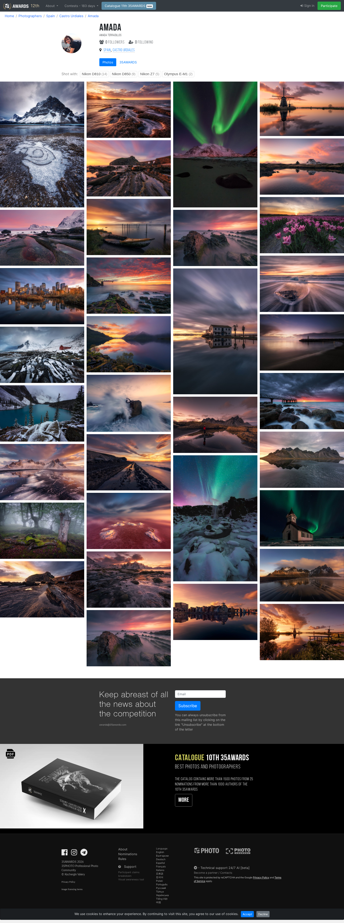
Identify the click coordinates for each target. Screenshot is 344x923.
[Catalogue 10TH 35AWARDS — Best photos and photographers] (71, 785)
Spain (50, 16)
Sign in (308, 6)
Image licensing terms (72, 889)
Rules (122, 859)
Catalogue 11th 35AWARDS (128, 6)
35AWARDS (128, 62)
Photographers (30, 16)
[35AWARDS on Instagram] (74, 854)
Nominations (127, 854)
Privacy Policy (68, 882)
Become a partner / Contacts (213, 872)
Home (9, 16)
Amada (93, 16)
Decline (263, 914)
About (122, 849)
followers (115, 42)
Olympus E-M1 (178, 74)
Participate (329, 6)
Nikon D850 (123, 74)
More (183, 800)
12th (34, 5)
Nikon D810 (94, 74)
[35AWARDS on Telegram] (83, 854)
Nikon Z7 (149, 74)
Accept (247, 914)
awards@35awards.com (112, 724)
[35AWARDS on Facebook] (64, 854)
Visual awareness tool (131, 879)
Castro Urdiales (71, 16)
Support (130, 867)
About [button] (51, 6)
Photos (108, 62)
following (144, 42)
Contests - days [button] (80, 6)
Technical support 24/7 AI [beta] (225, 868)
